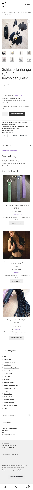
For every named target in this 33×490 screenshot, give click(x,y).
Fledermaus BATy (16, 122)
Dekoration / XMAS (9, 362)
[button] (28, 21)
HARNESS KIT (8, 379)
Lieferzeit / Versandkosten (9, 428)
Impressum (5, 430)
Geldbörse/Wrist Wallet (10, 405)
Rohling (6, 408)
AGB (3, 432)
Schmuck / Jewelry (9, 388)
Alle (9, 122)
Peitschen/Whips (9, 399)
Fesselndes (7, 376)
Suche (16, 487)
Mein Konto (5, 487)
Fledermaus (20, 126)
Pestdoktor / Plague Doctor (11, 368)
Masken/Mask (8, 396)
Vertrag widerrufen (16, 476)
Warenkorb (25, 485)
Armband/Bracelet (9, 402)
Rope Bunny (7, 359)
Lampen (6, 391)
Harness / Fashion (9, 382)
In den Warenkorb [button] (17, 223)
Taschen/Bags (11, 12)
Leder (17, 128)
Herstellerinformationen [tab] (9, 150)
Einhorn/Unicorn (9, 370)
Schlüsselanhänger (7, 130)
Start (5, 12)
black (14, 126)
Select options (16, 281)
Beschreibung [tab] (6, 145)
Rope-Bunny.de (7, 465)
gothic (26, 126)
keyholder (12, 128)
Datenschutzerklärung (8, 434)
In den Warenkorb (17, 113)
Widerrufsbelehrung (8, 447)
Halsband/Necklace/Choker (12, 385)
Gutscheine (7, 365)
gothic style (5, 128)
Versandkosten (18, 95)
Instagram (15, 454)
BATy (11, 126)
